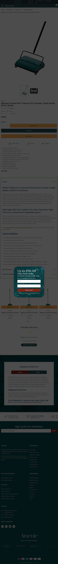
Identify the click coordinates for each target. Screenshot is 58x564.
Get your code (29, 290)
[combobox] (28, 285)
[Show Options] (39, 285)
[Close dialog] (42, 269)
